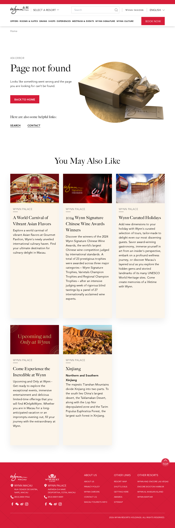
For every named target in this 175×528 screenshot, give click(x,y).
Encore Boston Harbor (150, 486)
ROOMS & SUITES (29, 21)
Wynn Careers (92, 491)
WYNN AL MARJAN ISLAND (150, 491)
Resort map (120, 481)
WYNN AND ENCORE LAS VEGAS (153, 481)
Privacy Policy (92, 486)
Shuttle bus (120, 486)
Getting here (121, 491)
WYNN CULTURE (125, 21)
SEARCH (15, 125)
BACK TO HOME (24, 99)
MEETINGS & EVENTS (83, 21)
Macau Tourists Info (95, 502)
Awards (118, 497)
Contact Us (90, 497)
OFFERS (14, 21)
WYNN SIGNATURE (105, 21)
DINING (43, 21)
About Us (89, 481)
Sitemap (118, 502)
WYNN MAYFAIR (145, 497)
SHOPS (51, 21)
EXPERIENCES (64, 21)
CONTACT (34, 125)
